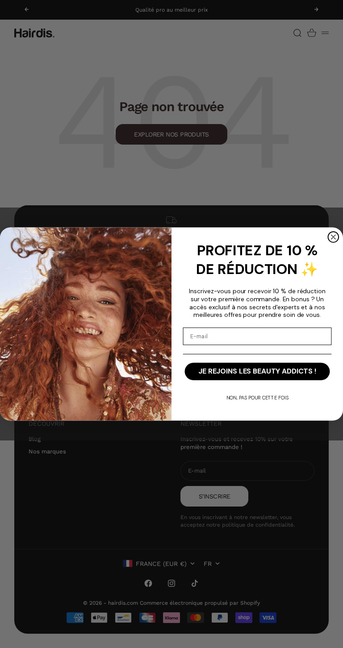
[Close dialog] (333, 237)
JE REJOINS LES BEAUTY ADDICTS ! (257, 371)
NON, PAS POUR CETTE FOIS (257, 398)
